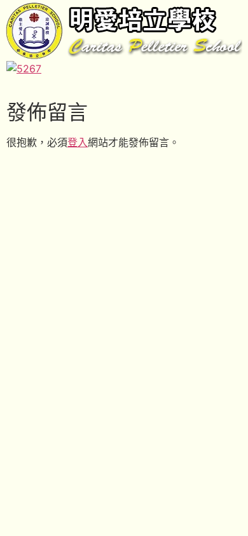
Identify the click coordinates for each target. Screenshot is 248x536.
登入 (77, 142)
